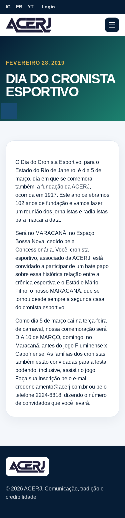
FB (19, 6)
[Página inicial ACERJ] (29, 25)
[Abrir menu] (112, 25)
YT (31, 6)
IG (8, 6)
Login (48, 6)
